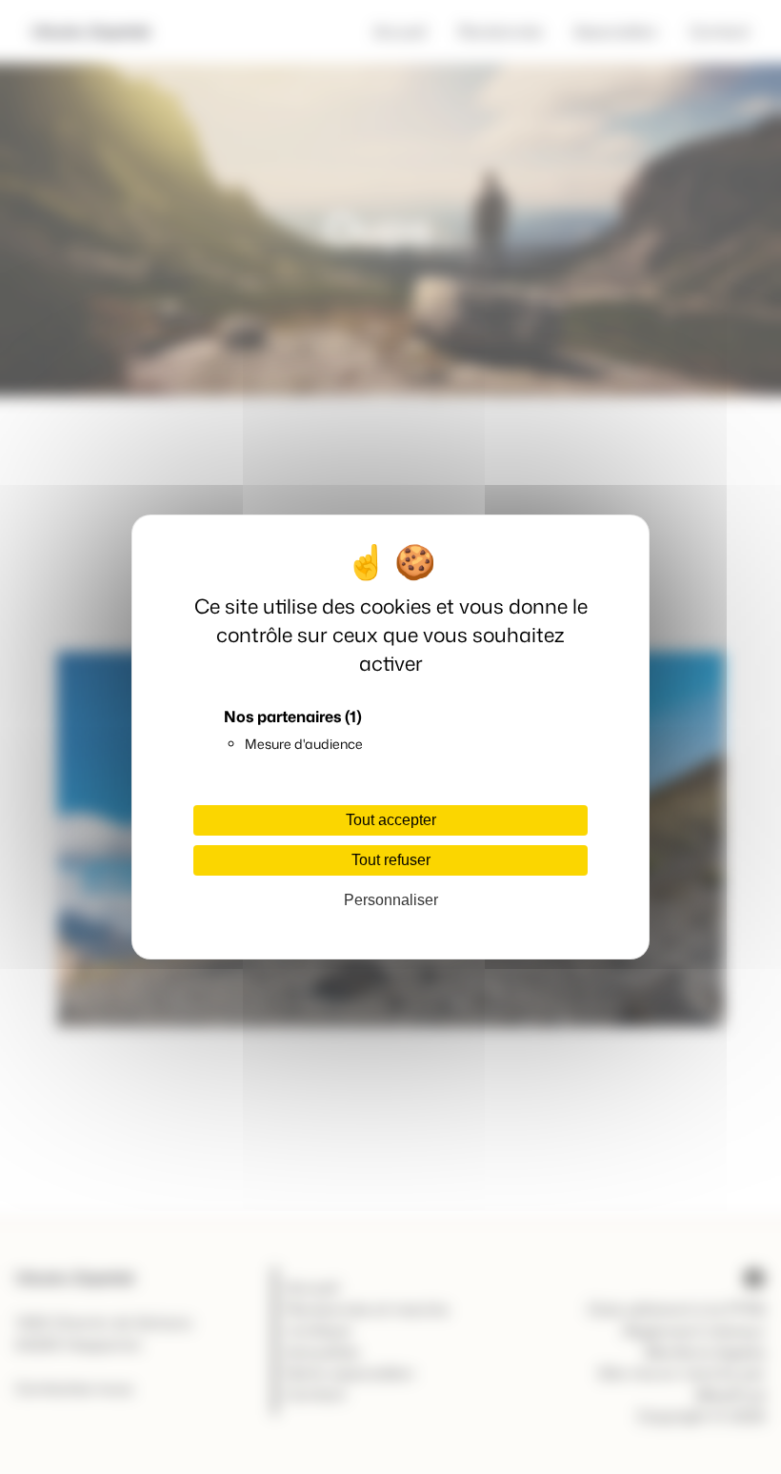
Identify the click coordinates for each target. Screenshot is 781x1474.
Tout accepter (391, 820)
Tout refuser (391, 860)
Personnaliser (391, 900)
